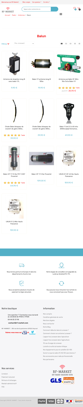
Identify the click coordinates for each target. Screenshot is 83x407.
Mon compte (26, 2)
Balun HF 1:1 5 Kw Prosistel (41, 174)
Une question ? (36, 2)
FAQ (3, 387)
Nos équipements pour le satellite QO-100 (57, 350)
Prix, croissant (24, 43)
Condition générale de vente (53, 317)
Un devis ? (46, 2)
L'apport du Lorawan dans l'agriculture (56, 340)
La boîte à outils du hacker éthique (55, 346)
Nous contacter (48, 324)
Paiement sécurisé (8, 377)
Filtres (6, 44)
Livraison (5, 374)
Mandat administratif (9, 384)
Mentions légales (49, 320)
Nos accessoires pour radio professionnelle (58, 356)
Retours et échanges (9, 380)
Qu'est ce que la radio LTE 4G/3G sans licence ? (59, 353)
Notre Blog (46, 327)
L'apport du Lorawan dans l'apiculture (56, 337)
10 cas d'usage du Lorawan (52, 343)
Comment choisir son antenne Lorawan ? (57, 333)
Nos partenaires (48, 359)
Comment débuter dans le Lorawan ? (56, 330)
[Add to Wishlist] (4, 53)
